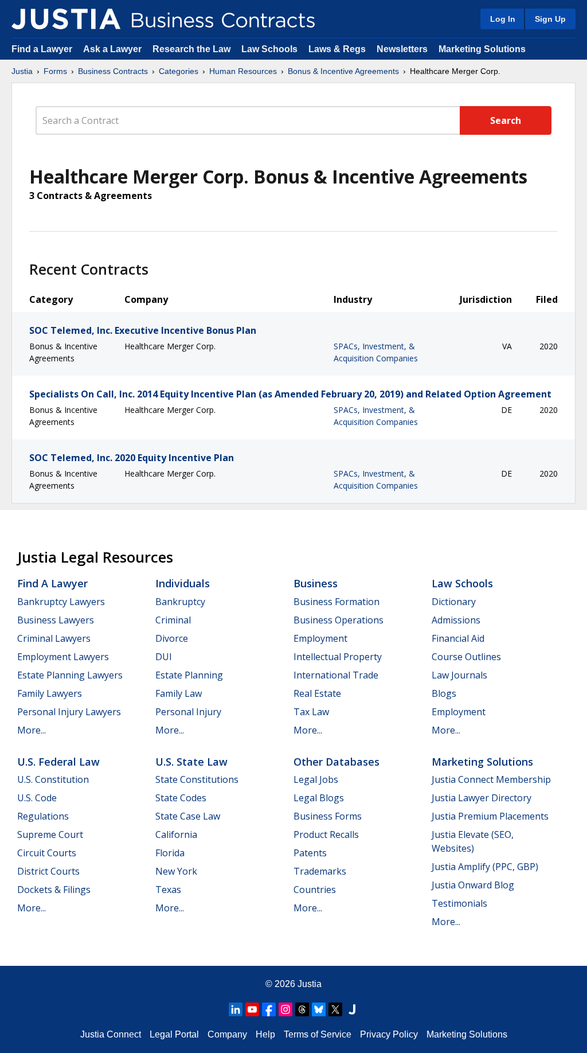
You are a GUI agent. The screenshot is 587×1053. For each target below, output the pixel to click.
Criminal (173, 620)
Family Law (178, 693)
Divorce (171, 638)
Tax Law (311, 711)
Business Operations (338, 620)
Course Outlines (466, 656)
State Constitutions (196, 779)
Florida (170, 853)
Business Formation (336, 601)
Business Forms (328, 816)
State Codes (180, 797)
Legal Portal (174, 1034)
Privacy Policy (389, 1034)
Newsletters (402, 49)
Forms (55, 71)
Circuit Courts (46, 853)
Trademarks (320, 871)
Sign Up (550, 19)
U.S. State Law (191, 762)
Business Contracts (113, 71)
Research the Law (191, 49)
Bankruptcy (180, 601)
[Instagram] (285, 1009)
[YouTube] (252, 1009)
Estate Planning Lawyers (70, 675)
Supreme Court (50, 834)
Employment (320, 638)
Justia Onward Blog (473, 885)
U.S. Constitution (53, 779)
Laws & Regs (337, 49)
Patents (310, 853)
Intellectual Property (338, 656)
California (176, 834)
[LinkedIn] (235, 1009)
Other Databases (336, 762)
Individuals (182, 583)
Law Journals (459, 675)
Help (265, 1034)
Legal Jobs (316, 779)
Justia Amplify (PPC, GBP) (485, 866)
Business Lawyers (55, 620)
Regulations (43, 816)
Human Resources (243, 71)
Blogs (444, 693)
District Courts (48, 871)
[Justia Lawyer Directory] (352, 1009)
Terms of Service (317, 1034)
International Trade (336, 675)
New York (176, 871)
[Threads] (302, 1009)
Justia (22, 71)
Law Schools (269, 49)
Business (316, 583)
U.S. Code (37, 797)
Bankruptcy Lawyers (61, 601)
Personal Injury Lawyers (69, 711)
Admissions (456, 620)
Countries (315, 889)
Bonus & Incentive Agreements (343, 71)
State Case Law (187, 816)
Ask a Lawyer (113, 49)
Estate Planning (189, 675)
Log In (502, 19)
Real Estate (317, 693)
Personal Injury (188, 711)
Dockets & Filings (54, 889)
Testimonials (459, 903)
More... (31, 730)
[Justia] (65, 19)
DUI (163, 656)
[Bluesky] (319, 1009)
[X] (335, 1009)
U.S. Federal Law (58, 762)
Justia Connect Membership (491, 779)
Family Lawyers (49, 693)
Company (227, 1034)
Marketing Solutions (482, 49)
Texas (168, 889)
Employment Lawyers (63, 656)
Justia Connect (110, 1034)
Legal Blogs (319, 797)
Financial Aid (458, 638)
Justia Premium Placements (490, 816)
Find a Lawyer (41, 49)
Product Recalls (326, 834)
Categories (178, 71)
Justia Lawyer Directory (481, 797)
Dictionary (454, 601)
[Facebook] (269, 1009)
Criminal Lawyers (54, 638)
